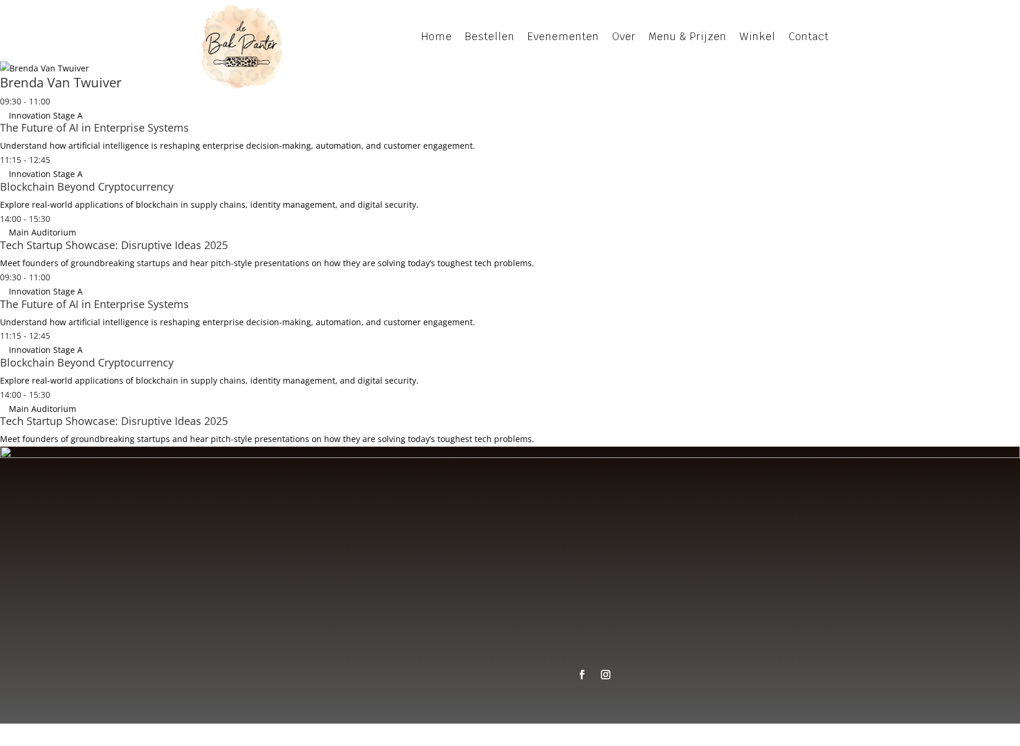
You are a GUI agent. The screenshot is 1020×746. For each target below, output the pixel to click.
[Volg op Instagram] (605, 674)
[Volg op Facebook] (582, 674)
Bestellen (756, 639)
